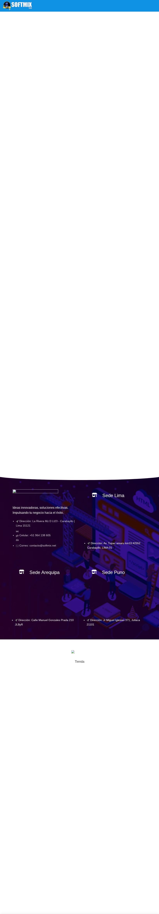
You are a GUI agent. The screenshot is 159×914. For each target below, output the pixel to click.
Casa (72, 26)
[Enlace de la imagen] (35, 495)
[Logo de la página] (17, 5)
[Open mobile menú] (154, 6)
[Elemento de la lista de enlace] (44, 535)
